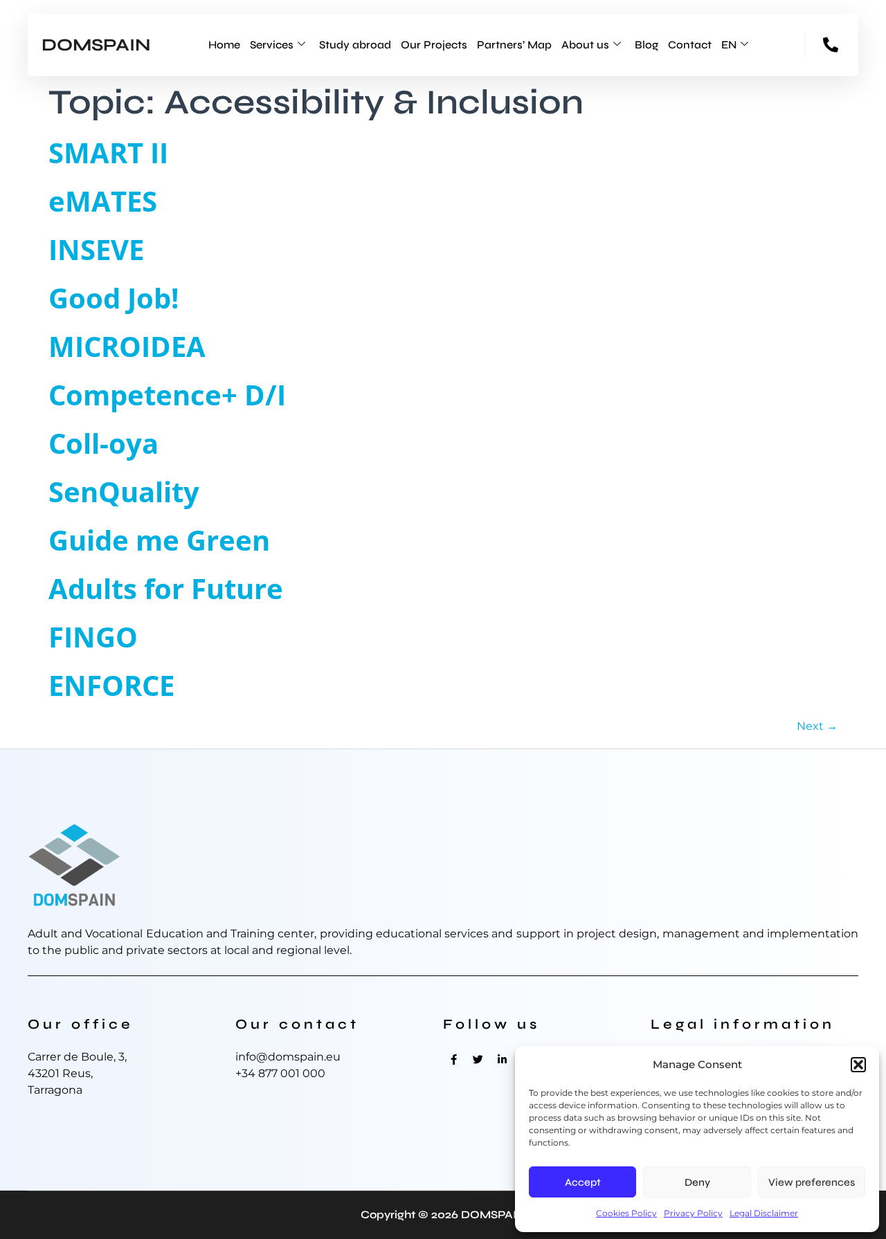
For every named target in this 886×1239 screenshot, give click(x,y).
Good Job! (113, 298)
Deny (697, 1182)
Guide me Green (159, 540)
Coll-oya (103, 443)
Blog (646, 44)
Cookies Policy (626, 1213)
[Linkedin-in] (501, 1059)
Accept (583, 1182)
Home (224, 44)
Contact (690, 44)
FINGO (93, 637)
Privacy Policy (693, 1213)
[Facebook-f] (453, 1059)
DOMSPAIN (96, 45)
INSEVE (96, 249)
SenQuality (123, 491)
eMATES (102, 201)
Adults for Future (165, 588)
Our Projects (434, 44)
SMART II (108, 153)
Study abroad (355, 44)
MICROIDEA (127, 346)
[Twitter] (477, 1059)
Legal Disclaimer (764, 1213)
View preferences (811, 1182)
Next (817, 726)
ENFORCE (111, 685)
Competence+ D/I (167, 395)
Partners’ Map (514, 44)
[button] (858, 1065)
